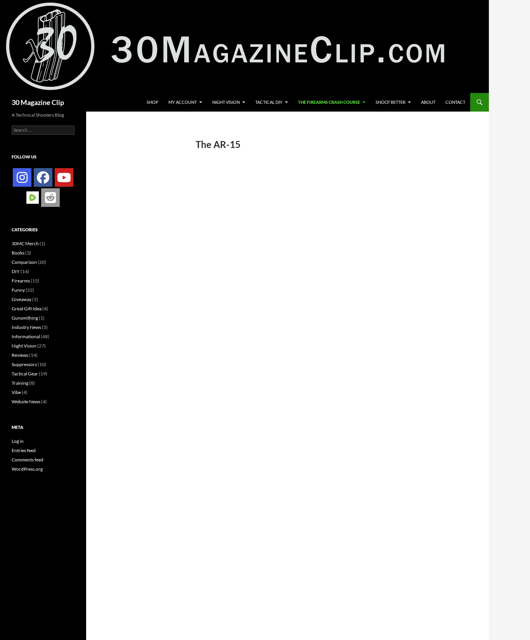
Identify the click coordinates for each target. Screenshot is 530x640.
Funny (18, 290)
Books (18, 253)
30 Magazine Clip (38, 102)
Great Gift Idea (27, 308)
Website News (26, 401)
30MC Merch (25, 243)
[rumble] (33, 197)
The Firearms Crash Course (329, 102)
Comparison (24, 262)
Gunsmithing (25, 318)
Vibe (16, 392)
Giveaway (21, 299)
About (428, 102)
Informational (26, 336)
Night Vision (226, 102)
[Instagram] (22, 177)
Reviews (20, 355)
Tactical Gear (25, 374)
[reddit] (50, 197)
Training (20, 383)
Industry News (26, 327)
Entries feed (24, 450)
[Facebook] (43, 177)
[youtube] (64, 177)
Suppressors (24, 364)
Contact (455, 102)
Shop (152, 102)
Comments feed (27, 460)
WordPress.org (27, 469)
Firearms (21, 281)
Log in (18, 441)
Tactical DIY (268, 102)
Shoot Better (390, 102)
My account (182, 102)
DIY (16, 271)
